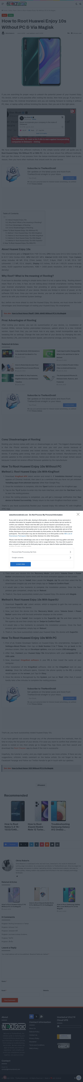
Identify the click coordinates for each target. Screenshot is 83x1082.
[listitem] (41, 552)
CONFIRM (20, 564)
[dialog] (41, 541)
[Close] (79, 515)
